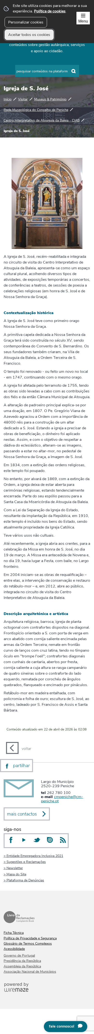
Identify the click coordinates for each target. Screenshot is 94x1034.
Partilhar (21, 766)
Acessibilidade (14, 949)
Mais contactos (22, 814)
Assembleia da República (22, 966)
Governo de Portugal (19, 955)
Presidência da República (22, 961)
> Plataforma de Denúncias (24, 880)
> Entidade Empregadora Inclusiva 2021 (33, 855)
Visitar (23, 99)
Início (8, 99)
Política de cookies (50, 11)
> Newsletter (13, 868)
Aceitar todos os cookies (29, 34)
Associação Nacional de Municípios (30, 971)
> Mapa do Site (15, 874)
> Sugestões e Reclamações (25, 861)
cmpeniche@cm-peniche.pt (62, 799)
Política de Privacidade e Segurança (30, 938)
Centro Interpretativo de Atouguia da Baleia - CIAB (42, 120)
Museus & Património (50, 99)
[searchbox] (47, 71)
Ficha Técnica (14, 933)
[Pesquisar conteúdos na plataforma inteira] (73, 71)
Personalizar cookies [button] (25, 22)
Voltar (26, 748)
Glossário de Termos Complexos (28, 943)
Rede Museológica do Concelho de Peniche (36, 109)
